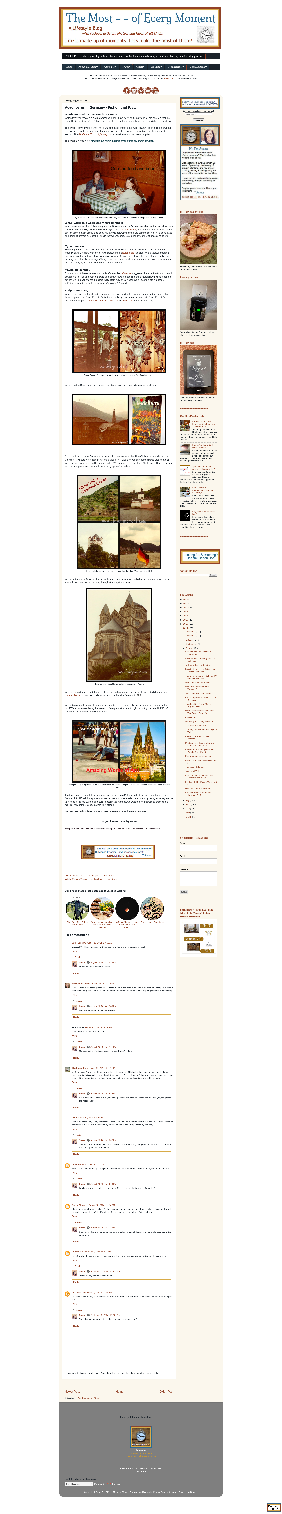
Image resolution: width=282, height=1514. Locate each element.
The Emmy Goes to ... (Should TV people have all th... (201, 677)
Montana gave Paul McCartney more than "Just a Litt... (199, 744)
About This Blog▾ (88, 66)
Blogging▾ (156, 66)
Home (69, 66)
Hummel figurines (74, 695)
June (188, 804)
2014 (185, 628)
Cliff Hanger (190, 717)
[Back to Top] (274, 1508)
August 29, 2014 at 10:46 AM (98, 1027)
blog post (95, 134)
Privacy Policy (170, 78)
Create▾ (140, 66)
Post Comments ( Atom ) (88, 1398)
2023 (185, 599)
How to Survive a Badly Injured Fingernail (203, 446)
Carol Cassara (79, 943)
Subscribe (141, 1450)
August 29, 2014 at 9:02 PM (103, 1140)
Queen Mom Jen (80, 1205)
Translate (116, 1484)
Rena (74, 1164)
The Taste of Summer (195, 767)
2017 (185, 615)
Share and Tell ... (193, 771)
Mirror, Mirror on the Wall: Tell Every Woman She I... (199, 776)
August (189, 648)
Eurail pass (128, 253)
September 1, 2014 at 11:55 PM (97, 1292)
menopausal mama (81, 983)
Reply (74, 951)
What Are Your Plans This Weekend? (197, 687)
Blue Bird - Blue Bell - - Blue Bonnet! (77, 923)
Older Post (166, 1391)
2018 (185, 611)
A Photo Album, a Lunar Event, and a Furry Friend (127, 924)
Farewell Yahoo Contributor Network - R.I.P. (198, 793)
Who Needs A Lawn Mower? (198, 682)
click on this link (128, 229)
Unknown (76, 1252)
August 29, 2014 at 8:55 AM (104, 983)
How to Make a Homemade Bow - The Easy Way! (202, 490)
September (191, 644)
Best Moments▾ (198, 66)
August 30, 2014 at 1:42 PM (103, 1227)
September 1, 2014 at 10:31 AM (105, 1271)
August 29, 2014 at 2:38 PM (103, 962)
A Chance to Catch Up (195, 725)
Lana (74, 1117)
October (190, 640)
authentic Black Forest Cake (103, 300)
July (188, 800)
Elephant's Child (80, 1068)
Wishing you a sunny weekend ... (200, 721)
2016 (185, 620)
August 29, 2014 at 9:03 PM (103, 1184)
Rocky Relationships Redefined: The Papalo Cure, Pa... (200, 711)
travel (114, 879)
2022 (185, 603)
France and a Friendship (152, 922)
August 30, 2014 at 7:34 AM (102, 1205)
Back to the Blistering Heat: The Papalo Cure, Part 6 (200, 750)
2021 (185, 607)
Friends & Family (97, 879)
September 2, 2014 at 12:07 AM (105, 1315)
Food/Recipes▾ (176, 66)
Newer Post (72, 1391)
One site (126, 273)
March (189, 817)
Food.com (128, 300)
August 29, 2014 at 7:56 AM (100, 943)
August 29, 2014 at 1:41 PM (102, 1068)
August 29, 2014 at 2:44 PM (103, 1093)
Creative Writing (80, 879)
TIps (108, 879)
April (188, 812)
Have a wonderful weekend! (198, 788)
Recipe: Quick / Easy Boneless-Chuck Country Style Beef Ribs (203, 424)
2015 (185, 624)
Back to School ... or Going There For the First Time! (200, 670)
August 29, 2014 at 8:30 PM (91, 1164)
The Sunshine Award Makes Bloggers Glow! (198, 705)
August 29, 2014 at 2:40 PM (103, 1006)
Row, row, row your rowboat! (198, 756)
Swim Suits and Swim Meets (198, 693)
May (188, 808)
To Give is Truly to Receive (197, 665)
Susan (82, 962)
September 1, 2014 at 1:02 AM (96, 1252)
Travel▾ (126, 66)
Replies (78, 957)
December (191, 631)
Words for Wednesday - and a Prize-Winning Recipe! (102, 924)
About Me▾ (110, 66)
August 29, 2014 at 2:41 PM (103, 1047)
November (191, 636)
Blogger (193, 1492)
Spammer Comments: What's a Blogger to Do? (203, 467)
